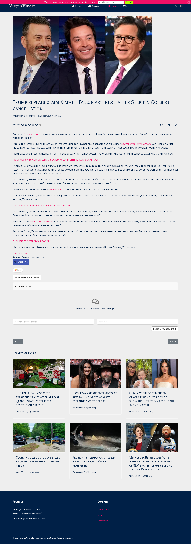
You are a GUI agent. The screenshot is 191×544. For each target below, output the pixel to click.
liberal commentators (42, 221)
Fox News (30, 116)
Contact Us (103, 520)
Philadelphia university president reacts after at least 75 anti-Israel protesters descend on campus (37, 399)
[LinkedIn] (168, 124)
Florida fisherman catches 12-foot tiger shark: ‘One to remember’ (94, 461)
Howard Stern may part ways (136, 144)
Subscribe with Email (28, 277)
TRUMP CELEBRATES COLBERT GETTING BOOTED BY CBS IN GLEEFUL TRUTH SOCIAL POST (55, 159)
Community (96, 6)
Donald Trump (31, 134)
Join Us (78, 6)
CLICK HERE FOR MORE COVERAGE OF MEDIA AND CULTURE (41, 205)
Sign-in (128, 6)
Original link (20, 253)
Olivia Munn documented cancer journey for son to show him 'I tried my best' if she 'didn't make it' (151, 399)
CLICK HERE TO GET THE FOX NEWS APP (32, 241)
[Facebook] (161, 124)
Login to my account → (164, 329)
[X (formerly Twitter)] (175, 124)
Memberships (103, 509)
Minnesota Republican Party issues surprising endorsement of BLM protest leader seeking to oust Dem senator (151, 463)
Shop (100, 515)
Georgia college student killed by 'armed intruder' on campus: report (38, 461)
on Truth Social (58, 189)
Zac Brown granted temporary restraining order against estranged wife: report (95, 397)
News (113, 6)
